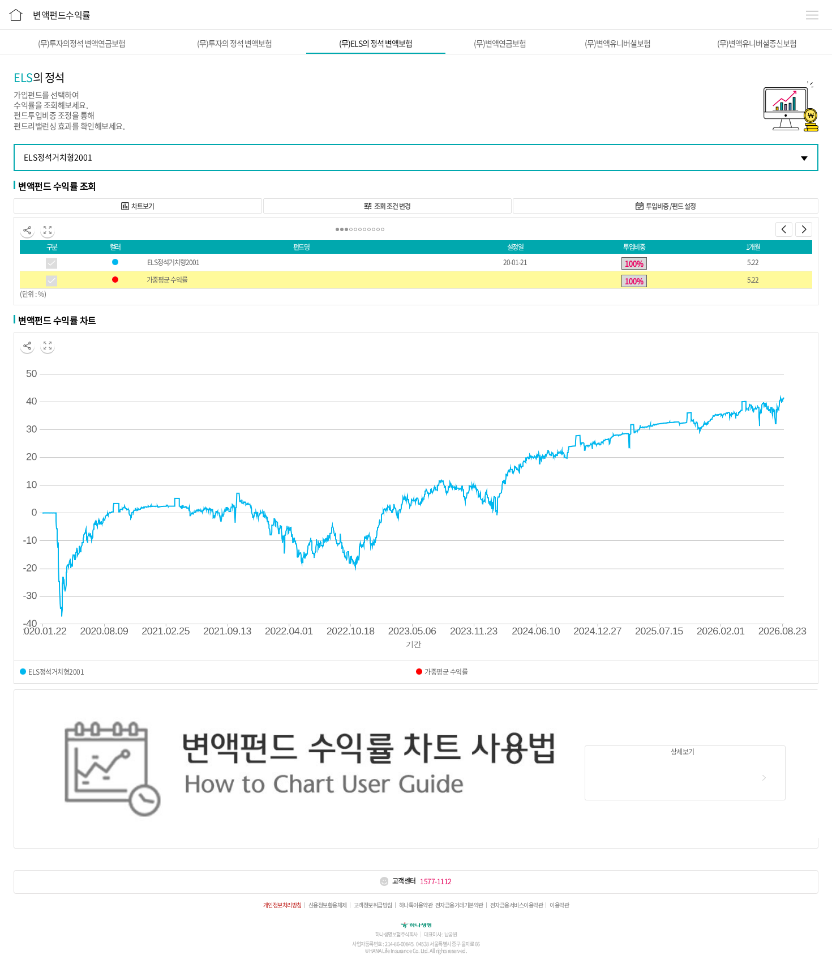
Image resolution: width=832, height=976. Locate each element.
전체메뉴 (812, 15)
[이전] (783, 229)
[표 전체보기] (47, 230)
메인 (16, 13)
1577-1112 (436, 881)
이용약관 (559, 905)
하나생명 (416, 924)
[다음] (803, 229)
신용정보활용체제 (327, 905)
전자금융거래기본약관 (459, 905)
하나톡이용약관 (416, 905)
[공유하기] (27, 230)
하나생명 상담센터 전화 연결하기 (383, 881)
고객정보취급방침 (373, 905)
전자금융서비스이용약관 (516, 905)
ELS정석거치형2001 (173, 262)
